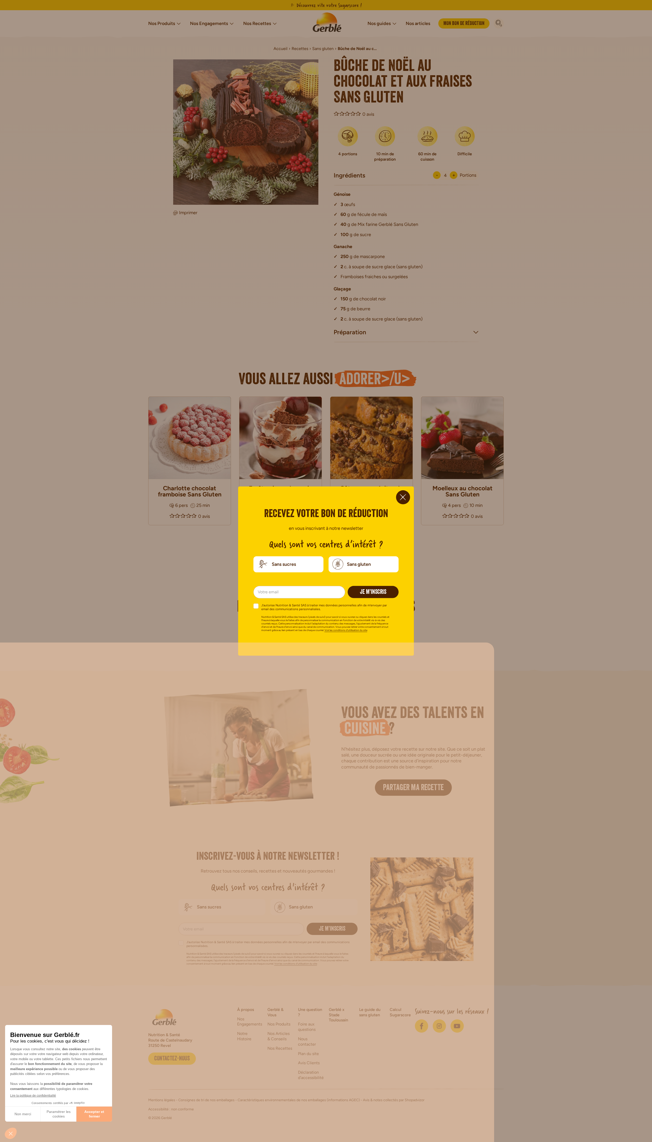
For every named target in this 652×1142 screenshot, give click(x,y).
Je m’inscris (373, 592)
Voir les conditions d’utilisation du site (345, 630)
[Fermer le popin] (403, 497)
